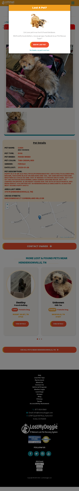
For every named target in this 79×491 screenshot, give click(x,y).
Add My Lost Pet (39, 45)
